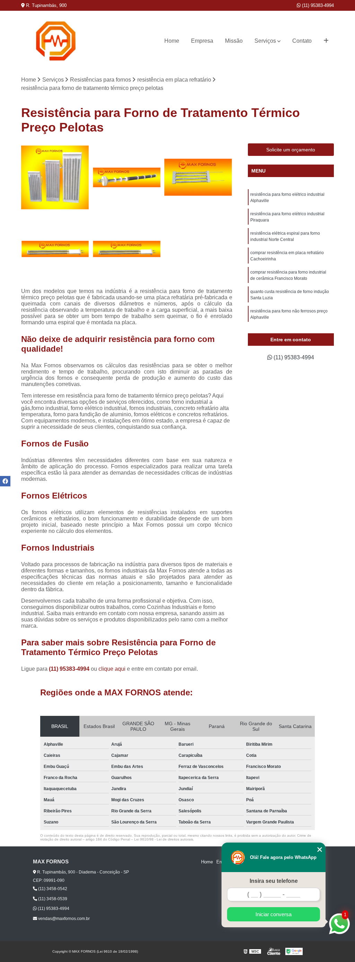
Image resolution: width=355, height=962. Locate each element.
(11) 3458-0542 (52, 888)
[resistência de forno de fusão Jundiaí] (55, 249)
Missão (234, 41)
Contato (302, 41)
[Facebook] (5, 481)
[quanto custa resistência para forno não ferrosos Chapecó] (198, 177)
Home (171, 41)
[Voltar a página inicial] (55, 40)
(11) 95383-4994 (317, 5)
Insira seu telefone (274, 881)
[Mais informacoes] (326, 41)
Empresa (202, 41)
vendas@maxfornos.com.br (63, 918)
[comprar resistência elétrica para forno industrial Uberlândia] (127, 177)
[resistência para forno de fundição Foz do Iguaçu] (127, 249)
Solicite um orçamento (290, 149)
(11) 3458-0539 (52, 898)
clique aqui (111, 669)
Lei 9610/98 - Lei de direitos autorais (163, 839)
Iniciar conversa (274, 914)
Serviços (265, 41)
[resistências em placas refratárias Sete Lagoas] (55, 177)
